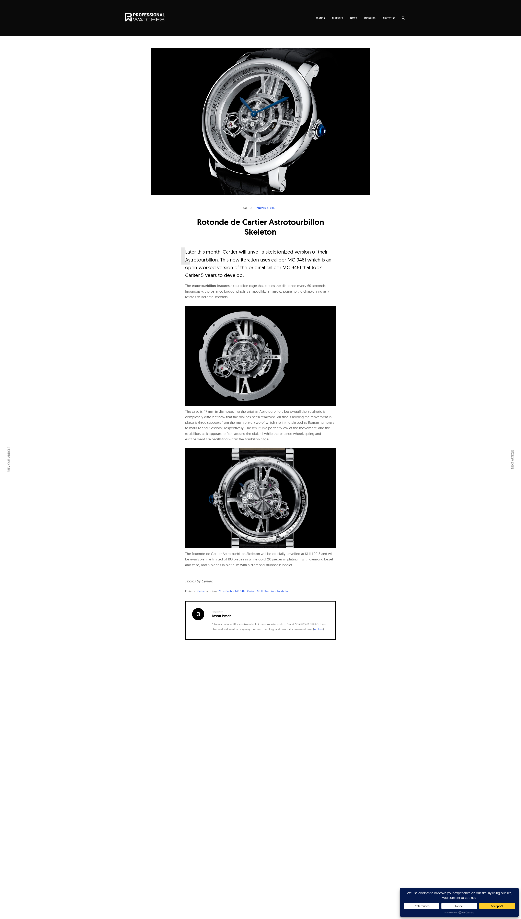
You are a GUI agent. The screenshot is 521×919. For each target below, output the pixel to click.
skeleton (270, 591)
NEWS (353, 18)
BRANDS (320, 18)
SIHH (260, 591)
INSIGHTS (370, 18)
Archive (318, 629)
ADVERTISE (389, 18)
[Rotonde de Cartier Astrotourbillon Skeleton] (260, 121)
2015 (221, 591)
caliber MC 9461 (235, 591)
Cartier (247, 208)
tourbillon (283, 591)
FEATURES (337, 18)
